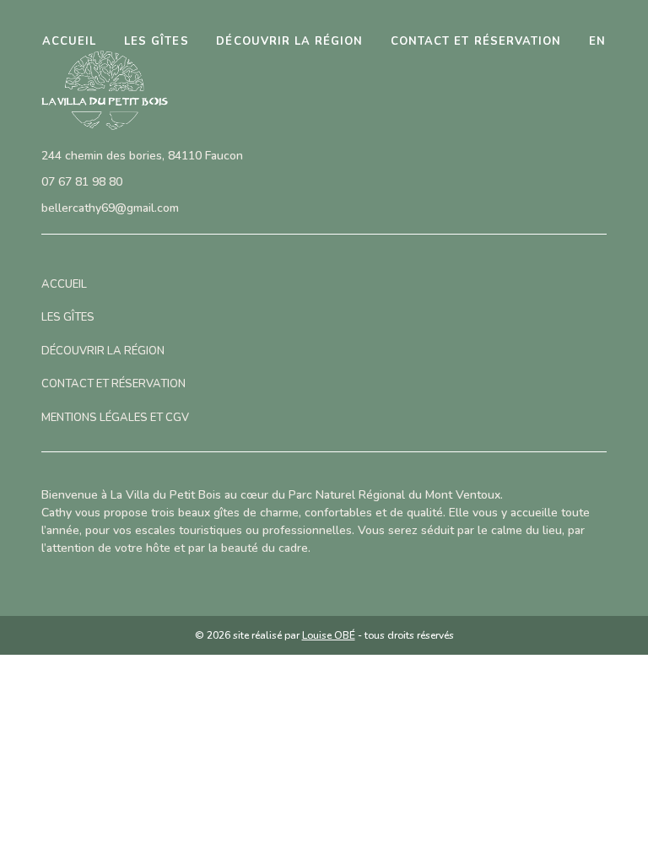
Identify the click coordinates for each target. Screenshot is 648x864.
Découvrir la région (289, 41)
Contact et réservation (113, 384)
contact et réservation (476, 41)
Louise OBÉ (328, 635)
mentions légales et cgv (115, 417)
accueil (69, 41)
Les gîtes (156, 41)
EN (597, 41)
